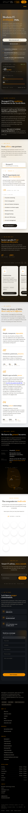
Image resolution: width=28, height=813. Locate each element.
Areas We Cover (7, 722)
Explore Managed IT (9, 225)
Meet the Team (7, 713)
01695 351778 (11, 2)
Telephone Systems (8, 752)
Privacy (3, 810)
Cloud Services (7, 741)
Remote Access (7, 731)
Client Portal (24, 2)
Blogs (5, 718)
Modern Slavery (17, 810)
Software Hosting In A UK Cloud (11, 757)
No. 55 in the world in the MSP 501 (14, 383)
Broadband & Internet (9, 754)
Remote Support (17, 2)
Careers (6, 716)
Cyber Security (7, 743)
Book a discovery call (14, 40)
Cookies (7, 810)
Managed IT (7, 739)
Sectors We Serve (8, 720)
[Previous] (22, 262)
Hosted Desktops (8, 745)
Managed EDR (7, 748)
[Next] (25, 262)
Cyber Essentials (7, 750)
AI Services (6, 759)
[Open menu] (24, 6)
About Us (6, 711)
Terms (12, 810)
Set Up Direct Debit (8, 729)
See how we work (15, 43)
